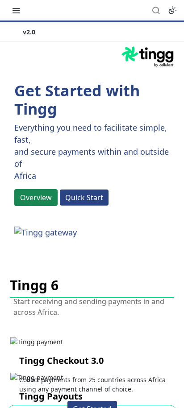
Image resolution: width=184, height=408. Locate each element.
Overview (36, 197)
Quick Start (84, 197)
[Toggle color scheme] (172, 10)
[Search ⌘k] (156, 10)
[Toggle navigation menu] (16, 10)
